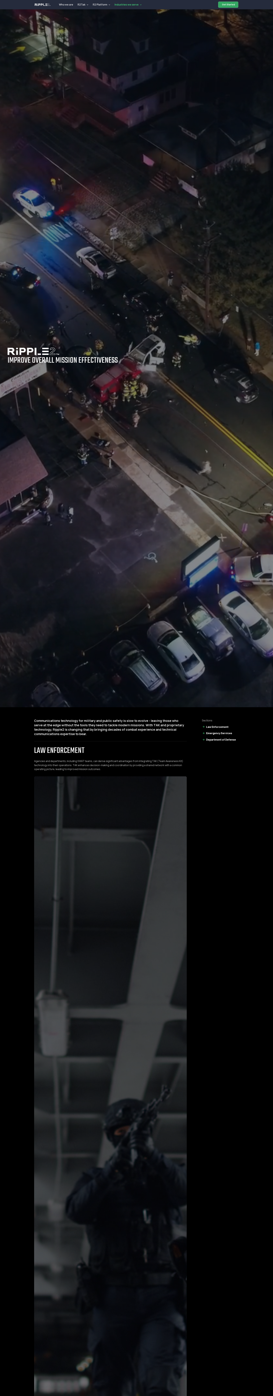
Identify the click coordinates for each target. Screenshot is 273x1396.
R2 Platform (100, 4)
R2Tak (81, 4)
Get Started (228, 4)
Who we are (66, 4)
